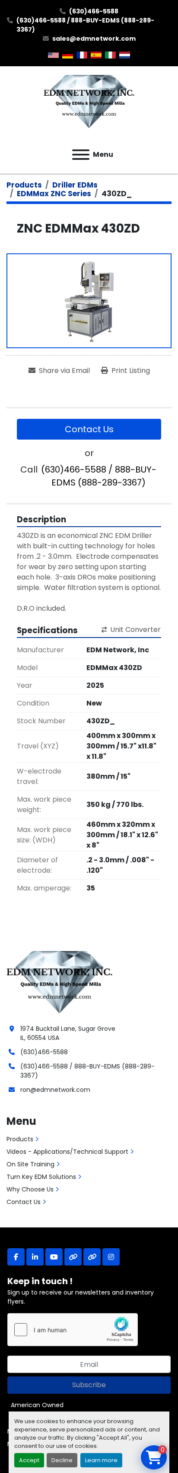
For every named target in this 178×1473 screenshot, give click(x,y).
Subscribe (89, 1385)
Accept (29, 1460)
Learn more (101, 1460)
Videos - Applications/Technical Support (67, 1151)
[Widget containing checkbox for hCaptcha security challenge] (72, 1329)
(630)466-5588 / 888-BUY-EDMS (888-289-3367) (85, 25)
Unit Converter (135, 630)
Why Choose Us (30, 1189)
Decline (62, 1460)
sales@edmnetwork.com (94, 38)
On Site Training (30, 1164)
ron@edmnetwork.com (55, 1089)
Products (19, 1139)
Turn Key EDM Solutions (41, 1176)
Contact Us (89, 429)
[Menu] (80, 154)
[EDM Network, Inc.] (59, 981)
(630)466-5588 (93, 11)
